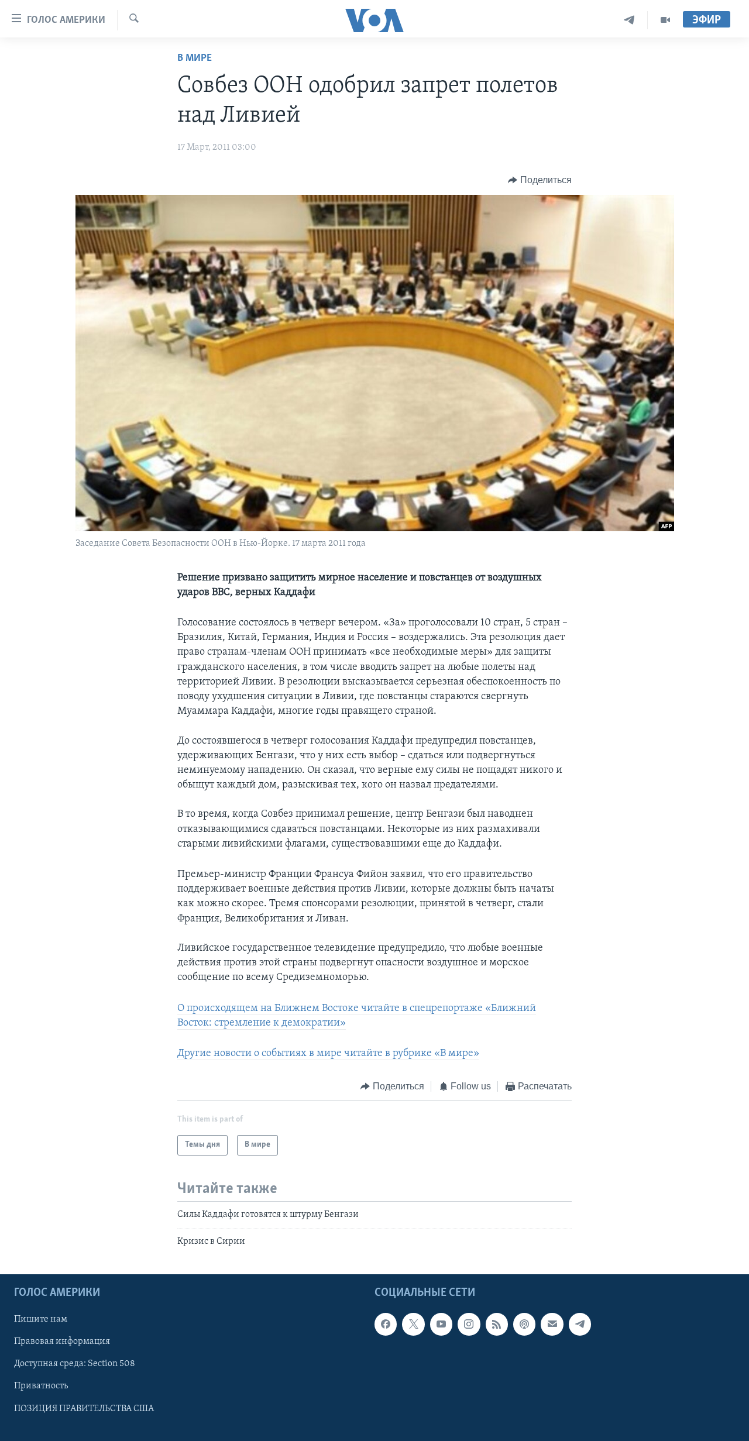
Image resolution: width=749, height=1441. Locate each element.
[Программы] (665, 20)
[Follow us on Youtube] (441, 1324)
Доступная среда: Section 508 (74, 1364)
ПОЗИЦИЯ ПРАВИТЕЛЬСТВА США (84, 1409)
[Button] (540, 180)
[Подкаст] (524, 1324)
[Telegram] (629, 20)
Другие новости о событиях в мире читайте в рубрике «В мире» (328, 1053)
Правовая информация (62, 1342)
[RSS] (497, 1324)
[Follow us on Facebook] (385, 1324)
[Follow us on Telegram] (580, 1324)
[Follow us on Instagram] (469, 1324)
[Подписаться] (552, 1324)
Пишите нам (40, 1320)
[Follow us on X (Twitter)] (413, 1324)
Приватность (41, 1386)
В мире (194, 58)
